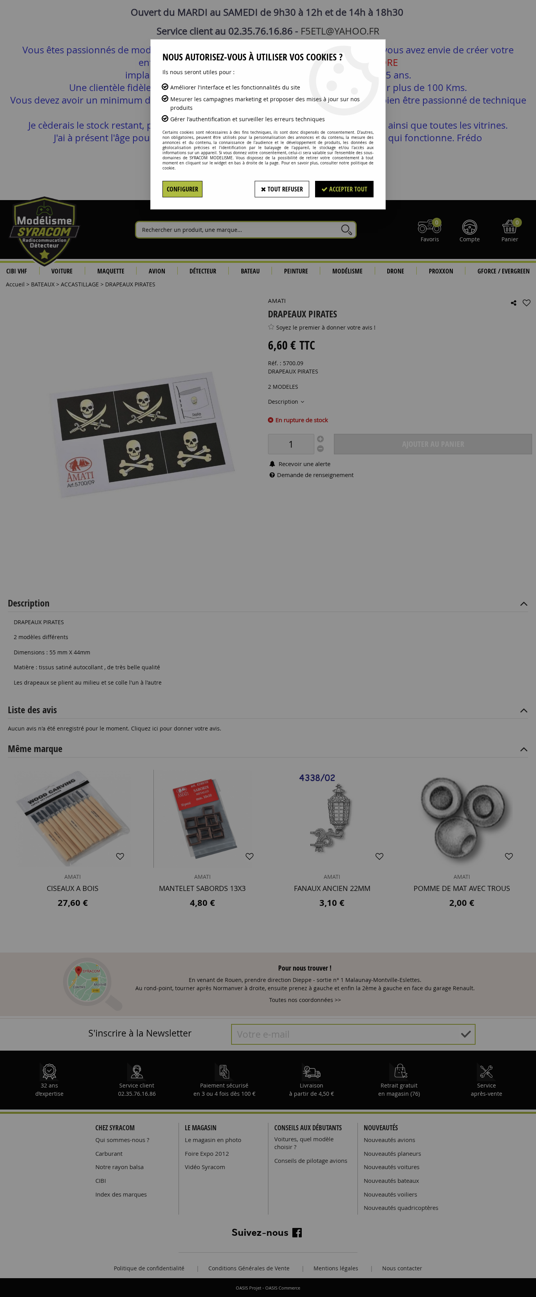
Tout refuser (284, 189)
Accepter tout (347, 189)
